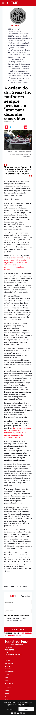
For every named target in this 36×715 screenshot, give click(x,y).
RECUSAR (10, 709)
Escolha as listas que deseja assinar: (17, 616)
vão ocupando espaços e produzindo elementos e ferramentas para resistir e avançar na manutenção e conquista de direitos (17, 432)
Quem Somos (9, 647)
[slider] (16, 127)
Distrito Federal (9, 683)
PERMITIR (26, 709)
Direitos (7, 666)
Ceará (6, 680)
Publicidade (9, 650)
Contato (8, 652)
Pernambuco (8, 696)
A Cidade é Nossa (13, 25)
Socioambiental (9, 671)
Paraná (7, 693)
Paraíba (7, 690)
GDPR (27, 705)
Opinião (7, 674)
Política (7, 660)
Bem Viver (8, 669)
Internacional (9, 663)
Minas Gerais (8, 687)
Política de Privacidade (13, 655)
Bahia (6, 677)
